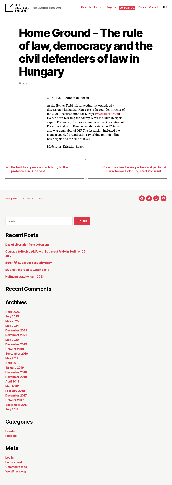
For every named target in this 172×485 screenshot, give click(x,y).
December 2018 (16, 372)
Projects (111, 7)
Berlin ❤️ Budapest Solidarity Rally (28, 262)
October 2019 (14, 349)
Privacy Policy (12, 198)
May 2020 (12, 339)
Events (142, 7)
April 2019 (12, 363)
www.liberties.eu (107, 114)
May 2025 (12, 321)
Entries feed (13, 462)
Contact (153, 7)
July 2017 (12, 409)
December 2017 (16, 395)
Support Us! (127, 7)
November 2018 (16, 377)
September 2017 (16, 404)
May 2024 (12, 325)
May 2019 (12, 358)
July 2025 (12, 316)
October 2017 (14, 400)
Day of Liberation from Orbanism (27, 244)
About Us (86, 7)
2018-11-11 (27, 83)
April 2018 (12, 381)
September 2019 (16, 353)
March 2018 (13, 386)
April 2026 (12, 312)
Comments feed (16, 467)
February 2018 (15, 390)
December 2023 (16, 330)
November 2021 (16, 335)
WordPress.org (15, 471)
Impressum (28, 198)
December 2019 (16, 344)
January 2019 (14, 367)
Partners (99, 7)
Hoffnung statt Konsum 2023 (24, 276)
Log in (9, 457)
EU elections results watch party (27, 269)
